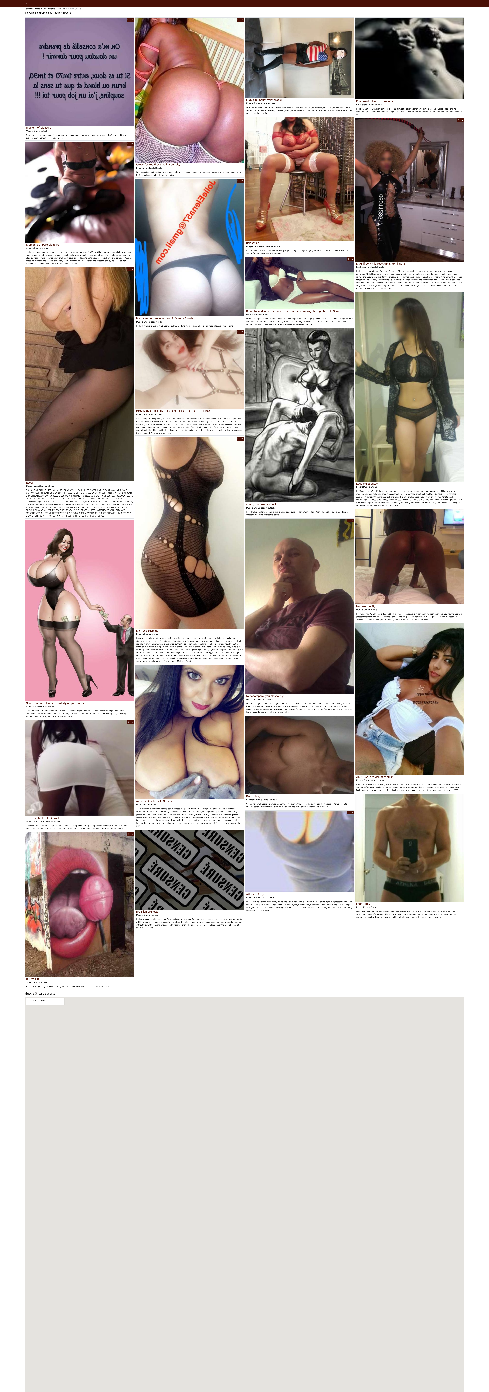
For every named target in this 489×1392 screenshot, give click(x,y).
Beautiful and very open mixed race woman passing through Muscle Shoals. (294, 311)
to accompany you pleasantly (265, 696)
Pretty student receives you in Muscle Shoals (164, 318)
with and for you (256, 894)
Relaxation (252, 243)
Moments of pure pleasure (42, 244)
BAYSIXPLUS (31, 3)
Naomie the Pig (366, 606)
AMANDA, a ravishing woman (374, 776)
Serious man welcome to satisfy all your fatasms (56, 703)
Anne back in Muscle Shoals (154, 801)
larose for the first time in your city (158, 164)
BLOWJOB (32, 979)
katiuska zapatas (367, 483)
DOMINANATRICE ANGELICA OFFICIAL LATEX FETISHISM (173, 411)
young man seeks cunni (261, 504)
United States (49, 9)
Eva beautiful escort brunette (374, 101)
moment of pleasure (38, 127)
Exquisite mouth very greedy (264, 99)
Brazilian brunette (147, 911)
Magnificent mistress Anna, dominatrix (380, 263)
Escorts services (32, 9)
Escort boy (253, 796)
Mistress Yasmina (147, 630)
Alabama (61, 9)
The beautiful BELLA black (43, 818)
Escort (30, 482)
